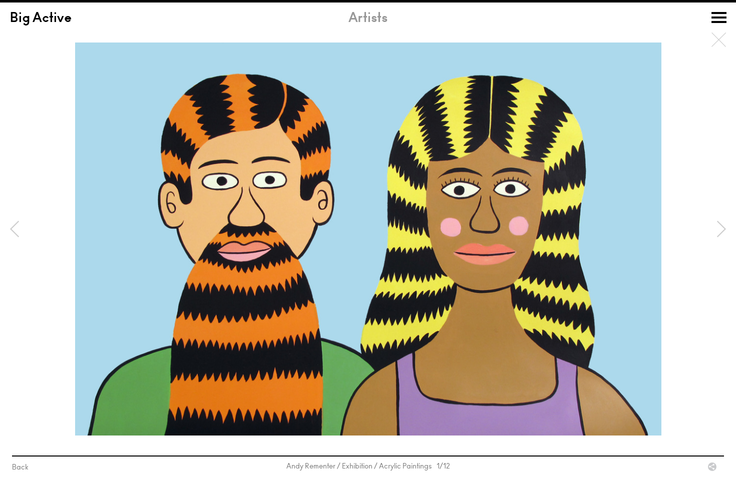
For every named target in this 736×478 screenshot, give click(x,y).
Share (712, 466)
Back (718, 40)
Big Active (41, 19)
